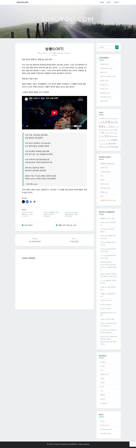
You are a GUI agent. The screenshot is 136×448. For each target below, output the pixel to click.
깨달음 (115, 118)
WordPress (73, 444)
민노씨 (102, 387)
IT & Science (104, 68)
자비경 (102, 180)
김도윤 (102, 308)
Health (102, 64)
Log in (102, 421)
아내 (102, 136)
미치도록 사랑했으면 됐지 (50, 212)
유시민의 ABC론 (105, 172)
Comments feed (106, 429)
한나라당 (111, 147)
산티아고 (106, 133)
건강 (102, 118)
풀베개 (102, 395)
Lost (74, 225)
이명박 (114, 140)
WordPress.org (105, 433)
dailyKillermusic (106, 313)
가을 (100, 118)
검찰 (105, 118)
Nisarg (86, 444)
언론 (106, 136)
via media (103, 403)
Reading (103, 93)
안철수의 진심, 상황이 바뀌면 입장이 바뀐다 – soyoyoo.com (108, 339)
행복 (116, 147)
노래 (100, 122)
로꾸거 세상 (111, 218)
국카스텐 (66, 225)
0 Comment (66, 53)
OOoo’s (102, 399)
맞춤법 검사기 (104, 374)
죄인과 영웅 (110, 319)
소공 (101, 391)
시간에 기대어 (104, 184)
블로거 (112, 130)
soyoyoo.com (22, 2)
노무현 (106, 122)
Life (25, 225)
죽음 (107, 144)
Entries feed (104, 425)
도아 (101, 370)
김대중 (111, 118)
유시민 (108, 140)
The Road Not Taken (71, 212)
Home (102, 2)
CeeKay (103, 362)
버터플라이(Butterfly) (107, 163)
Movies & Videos (106, 76)
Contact (116, 2)
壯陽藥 (102, 218)
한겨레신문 (105, 147)
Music (30, 225)
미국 (116, 127)
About (109, 2)
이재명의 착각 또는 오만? (108, 200)
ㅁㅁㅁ (102, 255)
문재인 (111, 126)
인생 (101, 196)
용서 (100, 140)
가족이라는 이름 (105, 188)
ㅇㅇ (101, 280)
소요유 (58, 53)
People (102, 85)
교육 (108, 118)
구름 (101, 176)
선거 (112, 133)
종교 (104, 144)
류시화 (107, 127)
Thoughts (103, 97)
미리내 (102, 383)
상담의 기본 (104, 168)
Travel (102, 101)
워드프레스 (103, 140)
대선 (113, 122)
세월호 (115, 133)
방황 (60, 225)
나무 (101, 242)
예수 (115, 136)
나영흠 (102, 287)
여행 (110, 136)
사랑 (102, 132)
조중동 (101, 144)
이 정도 (109, 300)
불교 (109, 130)
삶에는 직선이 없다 (27, 212)
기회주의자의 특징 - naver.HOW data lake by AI (108, 264)
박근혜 (105, 130)
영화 (113, 136)
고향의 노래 (104, 192)
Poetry (102, 89)
